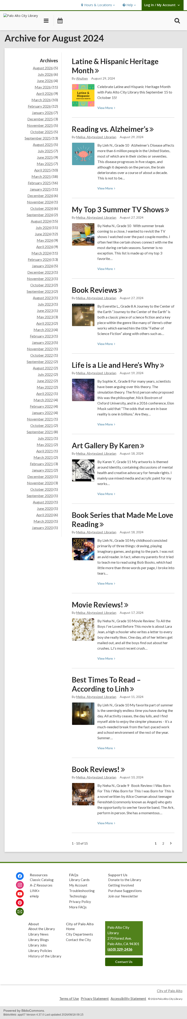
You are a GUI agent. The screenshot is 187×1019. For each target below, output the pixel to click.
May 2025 (45, 163)
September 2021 (40, 432)
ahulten (82, 78)
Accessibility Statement (128, 998)
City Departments (79, 934)
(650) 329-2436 (119, 949)
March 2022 (43, 400)
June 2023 (45, 310)
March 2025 (41, 176)
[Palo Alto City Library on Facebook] (20, 876)
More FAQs (78, 907)
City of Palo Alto (169, 991)
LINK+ (35, 891)
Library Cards (79, 880)
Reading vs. (110, 128)
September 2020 (40, 495)
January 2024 (42, 266)
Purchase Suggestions (125, 891)
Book (94, 289)
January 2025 (40, 189)
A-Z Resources (41, 885)
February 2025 (39, 183)
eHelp (34, 896)
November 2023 (40, 278)
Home (70, 929)
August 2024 (41, 221)
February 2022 (41, 406)
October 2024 (41, 208)
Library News (38, 934)
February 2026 (39, 106)
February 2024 (39, 259)
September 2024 (40, 215)
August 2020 (43, 502)
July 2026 (45, 74)
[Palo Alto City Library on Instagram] (20, 885)
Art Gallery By (105, 445)
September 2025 (38, 138)
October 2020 (41, 489)
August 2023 (43, 298)
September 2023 (40, 291)
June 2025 (45, 157)
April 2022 (44, 393)
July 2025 (45, 151)
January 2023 (42, 342)
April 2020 (44, 515)
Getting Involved (121, 885)
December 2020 (40, 476)
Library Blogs (38, 940)
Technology (78, 896)
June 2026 (45, 80)
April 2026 (44, 93)
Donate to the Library (124, 880)
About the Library (41, 929)
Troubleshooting (82, 891)
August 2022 (43, 368)
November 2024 (40, 202)
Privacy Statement (95, 998)
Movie (97, 604)
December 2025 (40, 119)
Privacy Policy (80, 902)
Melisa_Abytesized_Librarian (96, 137)
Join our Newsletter (123, 896)
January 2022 (42, 412)
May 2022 (45, 387)
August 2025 (43, 144)
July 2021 (45, 438)
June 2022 (45, 381)
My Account (78, 885)
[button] (97, 5)
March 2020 (43, 521)
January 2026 (42, 112)
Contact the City (78, 940)
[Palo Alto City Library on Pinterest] (20, 903)
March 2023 (43, 329)
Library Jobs (37, 945)
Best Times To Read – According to (106, 684)
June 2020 (45, 508)
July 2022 (45, 374)
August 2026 (43, 68)
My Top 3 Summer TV (118, 209)
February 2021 (41, 464)
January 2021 (42, 470)
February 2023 (41, 336)
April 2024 (44, 246)
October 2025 (41, 132)
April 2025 (42, 170)
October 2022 (41, 355)
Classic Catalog (42, 880)
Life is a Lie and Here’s (115, 364)
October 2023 (41, 285)
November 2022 (40, 349)
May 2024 (45, 240)
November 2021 (40, 419)
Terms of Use (69, 998)
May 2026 (43, 87)
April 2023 (44, 323)
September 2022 (40, 361)
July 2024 (43, 227)
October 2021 (41, 425)
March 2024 (41, 253)
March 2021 (43, 457)
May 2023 (45, 317)
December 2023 (40, 272)
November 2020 (40, 483)
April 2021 (44, 451)
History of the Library (44, 956)
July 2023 (45, 304)
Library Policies (40, 951)
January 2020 (42, 527)
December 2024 (40, 195)
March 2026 (41, 100)
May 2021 (45, 444)
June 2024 (43, 234)
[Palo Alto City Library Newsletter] (20, 911)
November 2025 (40, 125)
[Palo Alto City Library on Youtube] (20, 894)
